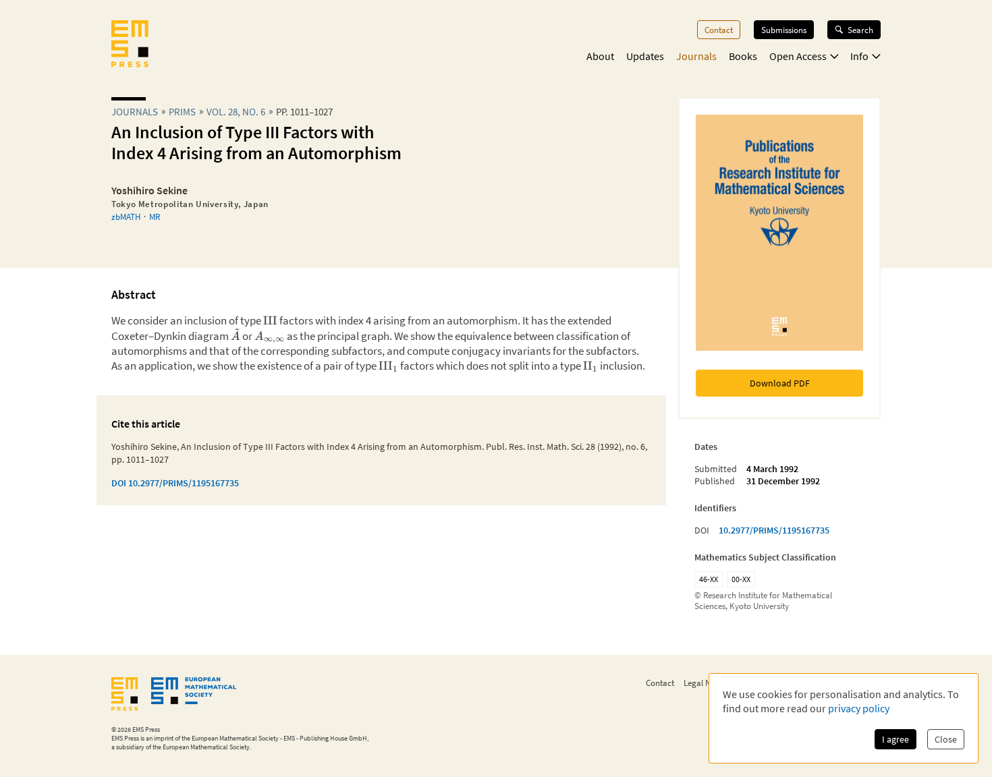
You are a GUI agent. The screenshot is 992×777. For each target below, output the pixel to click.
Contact (719, 29)
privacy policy (858, 708)
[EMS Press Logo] (129, 45)
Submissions (783, 29)
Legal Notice (706, 682)
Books (743, 56)
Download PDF (780, 383)
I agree (895, 739)
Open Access (798, 56)
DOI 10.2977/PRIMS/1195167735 (175, 483)
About (600, 56)
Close (946, 739)
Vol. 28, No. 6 (235, 111)
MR (154, 216)
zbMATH (125, 216)
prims (182, 111)
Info (859, 56)
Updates (645, 56)
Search (860, 29)
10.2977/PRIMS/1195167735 (774, 530)
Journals (696, 56)
